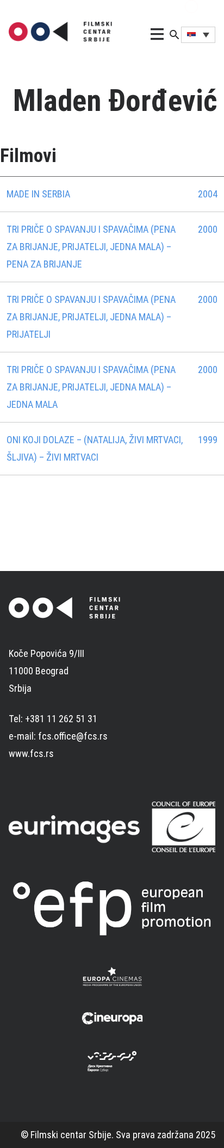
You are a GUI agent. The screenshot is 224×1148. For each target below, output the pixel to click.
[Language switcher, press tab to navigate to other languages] (198, 35)
